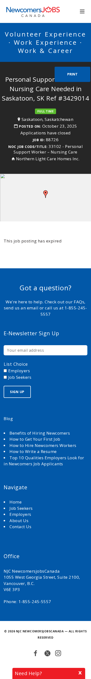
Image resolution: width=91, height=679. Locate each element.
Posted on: (30, 126)
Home (16, 502)
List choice (16, 364)
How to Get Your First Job (34, 439)
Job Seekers (21, 508)
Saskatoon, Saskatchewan (48, 119)
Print (72, 74)
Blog (8, 418)
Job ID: (39, 140)
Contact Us (20, 526)
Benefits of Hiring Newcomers (39, 433)
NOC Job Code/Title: (28, 146)
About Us (19, 520)
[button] (45, 194)
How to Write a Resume (33, 451)
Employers (20, 514)
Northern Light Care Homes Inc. (48, 158)
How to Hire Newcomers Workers (42, 445)
